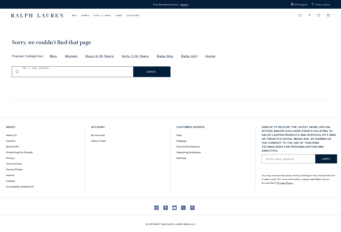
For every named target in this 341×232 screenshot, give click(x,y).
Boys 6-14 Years (99, 56)
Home (119, 15)
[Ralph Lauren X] (183, 208)
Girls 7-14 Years (135, 56)
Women (85, 15)
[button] (299, 4)
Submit (326, 158)
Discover (133, 15)
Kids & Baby (102, 15)
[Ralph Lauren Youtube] (174, 208)
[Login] (309, 15)
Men (74, 15)
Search (151, 71)
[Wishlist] (318, 15)
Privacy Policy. (285, 182)
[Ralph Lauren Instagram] (156, 208)
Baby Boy (165, 56)
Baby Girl (189, 56)
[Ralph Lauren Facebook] (165, 208)
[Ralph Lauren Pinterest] (192, 208)
